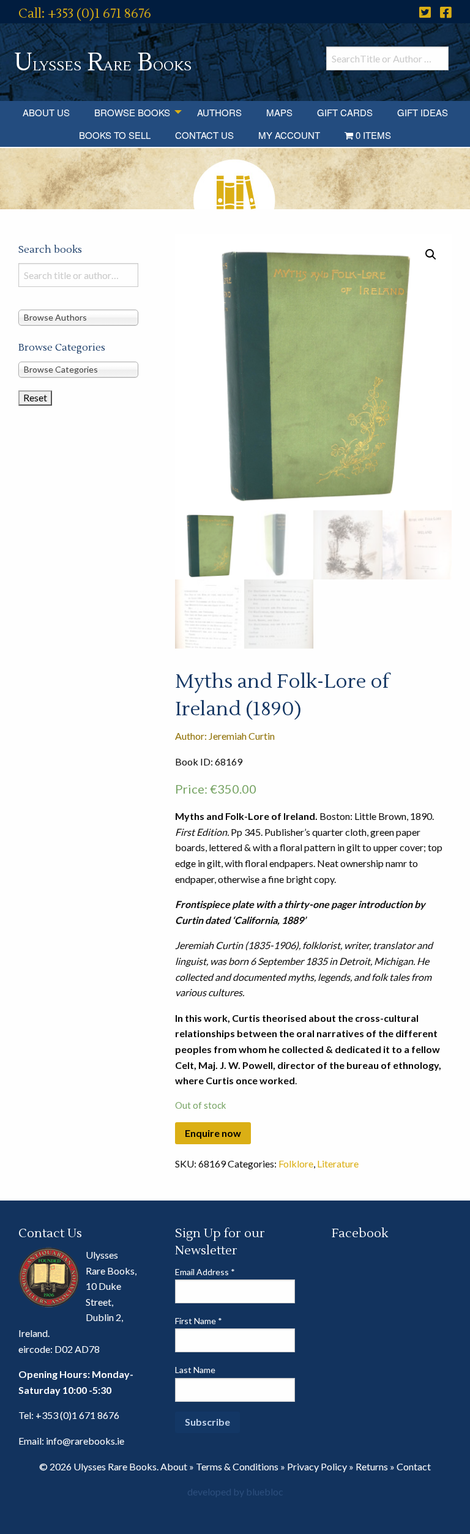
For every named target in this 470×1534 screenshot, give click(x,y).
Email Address (205, 1272)
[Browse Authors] (78, 317)
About (173, 1466)
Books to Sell (115, 134)
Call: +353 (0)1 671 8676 (84, 14)
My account (289, 134)
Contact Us (204, 134)
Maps (279, 112)
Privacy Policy (317, 1466)
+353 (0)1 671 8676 (77, 1415)
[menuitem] (46, 112)
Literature (338, 1163)
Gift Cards (345, 112)
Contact (414, 1466)
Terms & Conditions (237, 1466)
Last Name (195, 1370)
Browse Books (132, 112)
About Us (46, 112)
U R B (103, 62)
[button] (431, 255)
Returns (372, 1466)
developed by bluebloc (235, 1491)
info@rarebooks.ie (85, 1441)
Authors (219, 112)
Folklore (295, 1163)
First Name (198, 1321)
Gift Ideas (422, 112)
